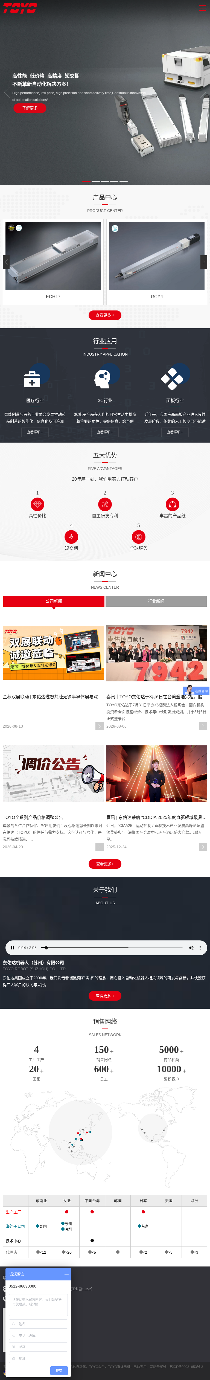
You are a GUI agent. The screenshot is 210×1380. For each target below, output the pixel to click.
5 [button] (123, 181)
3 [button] (105, 181)
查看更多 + (105, 315)
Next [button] (203, 92)
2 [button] (96, 181)
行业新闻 (156, 601)
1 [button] (86, 181)
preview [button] (7, 92)
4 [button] (114, 181)
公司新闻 (54, 601)
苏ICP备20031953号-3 (186, 1367)
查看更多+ (105, 864)
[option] (105, 92)
